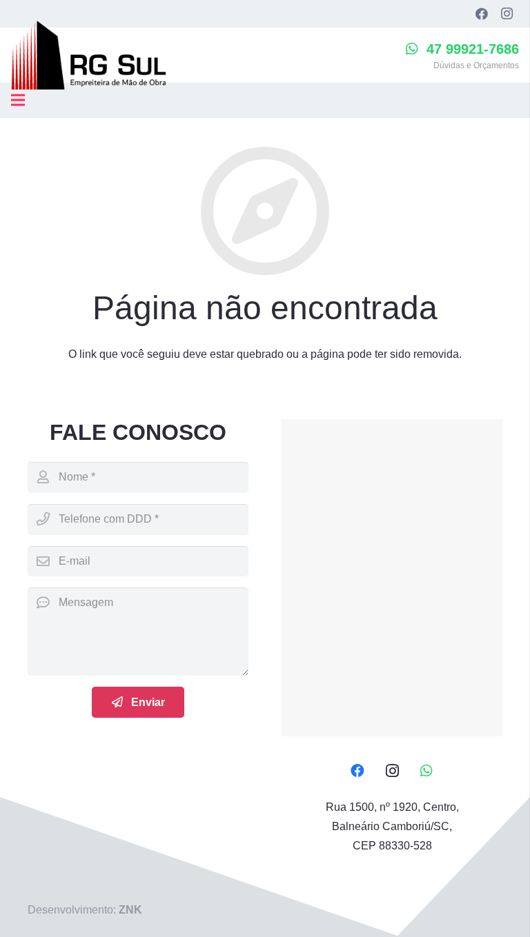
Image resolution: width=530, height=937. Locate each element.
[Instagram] (506, 13)
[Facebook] (481, 13)
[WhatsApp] (426, 771)
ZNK (130, 910)
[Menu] (18, 100)
